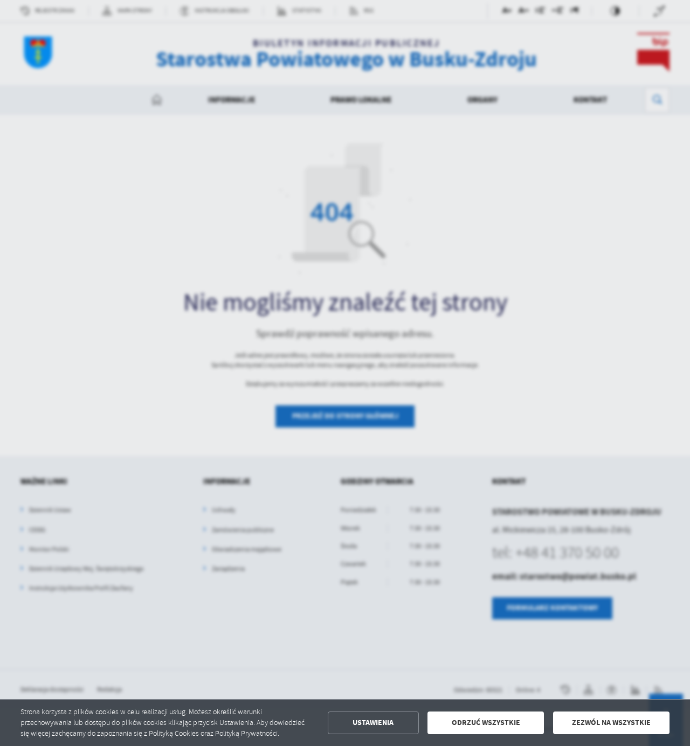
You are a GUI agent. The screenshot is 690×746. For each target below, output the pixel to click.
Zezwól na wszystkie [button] (611, 722)
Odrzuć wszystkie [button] (486, 722)
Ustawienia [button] (373, 722)
